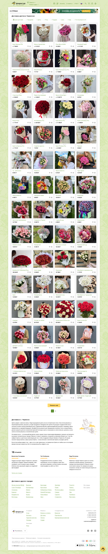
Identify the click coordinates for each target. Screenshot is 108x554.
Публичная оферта (31, 538)
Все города (87, 485)
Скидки (42, 520)
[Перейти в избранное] (89, 3)
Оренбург (57, 485)
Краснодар (43, 485)
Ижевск (28, 490)
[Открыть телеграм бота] (91, 530)
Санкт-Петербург (16, 487)
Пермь (56, 487)
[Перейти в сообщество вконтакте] (88, 530)
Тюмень (71, 487)
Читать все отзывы (17, 473)
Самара (57, 492)
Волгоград (14, 497)
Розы (27, 526)
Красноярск (43, 487)
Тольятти (71, 485)
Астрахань (14, 490)
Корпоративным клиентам (62, 518)
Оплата (43, 518)
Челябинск (72, 494)
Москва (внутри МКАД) (18, 485)
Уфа (70, 492)
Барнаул (14, 492)
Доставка (43, 515)
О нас (27, 513)
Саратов (57, 494)
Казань (28, 494)
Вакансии (57, 513)
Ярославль (72, 497)
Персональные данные (18, 538)
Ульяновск (72, 490)
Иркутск (28, 492)
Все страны (87, 487)
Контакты (28, 515)
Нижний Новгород (45, 492)
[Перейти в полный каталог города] (18, 3)
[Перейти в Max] (95, 530)
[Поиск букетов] (85, 3)
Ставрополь (58, 497)
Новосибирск (44, 494)
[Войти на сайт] (95, 3)
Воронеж (28, 485)
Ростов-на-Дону (59, 490)
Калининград (29, 497)
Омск (41, 497)
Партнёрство (58, 515)
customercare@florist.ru (90, 521)
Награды (28, 520)
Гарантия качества (31, 518)
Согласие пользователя (43, 538)
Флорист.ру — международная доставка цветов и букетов (34, 546)
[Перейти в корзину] (92, 3)
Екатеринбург (30, 487)
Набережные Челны (46, 490)
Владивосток (15, 494)
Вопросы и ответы (46, 513)
